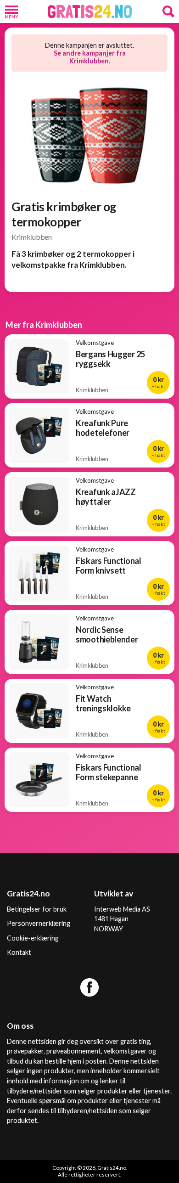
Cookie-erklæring (33, 938)
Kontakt (19, 952)
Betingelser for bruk (37, 909)
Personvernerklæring (38, 923)
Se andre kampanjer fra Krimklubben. (90, 57)
